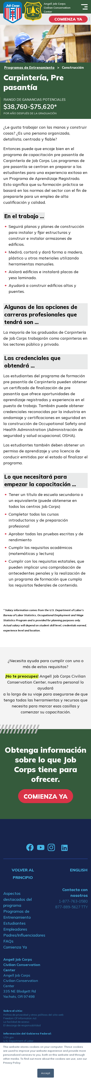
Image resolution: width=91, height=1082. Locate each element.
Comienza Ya (15, 947)
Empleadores (15, 929)
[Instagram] (51, 847)
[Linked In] (64, 847)
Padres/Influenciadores (22, 935)
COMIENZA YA (68, 19)
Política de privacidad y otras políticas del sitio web (33, 1014)
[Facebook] (30, 847)
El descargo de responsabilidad (22, 1025)
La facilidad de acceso (16, 1021)
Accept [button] (45, 1073)
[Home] (12, 12)
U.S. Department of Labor (18, 1040)
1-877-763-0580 (73, 901)
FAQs (8, 941)
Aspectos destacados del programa (17, 899)
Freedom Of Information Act (19, 1018)
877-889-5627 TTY (71, 907)
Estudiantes (14, 923)
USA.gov (8, 1037)
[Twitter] (58, 847)
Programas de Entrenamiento (29, 67)
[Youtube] (41, 847)
